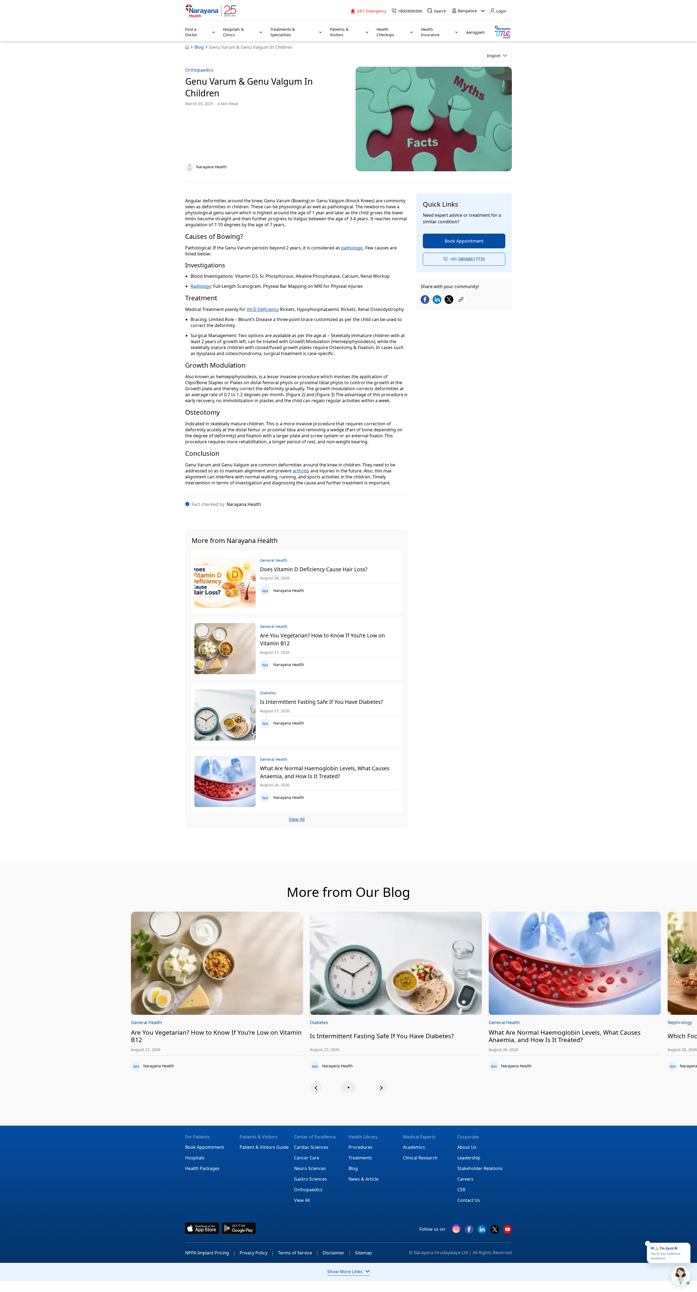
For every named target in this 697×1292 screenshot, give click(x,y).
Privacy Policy (257, 1253)
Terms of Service (298, 1253)
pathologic (352, 248)
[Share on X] (449, 300)
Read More (253, 964)
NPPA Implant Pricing (210, 1253)
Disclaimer (337, 1253)
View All (297, 819)
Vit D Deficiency (263, 309)
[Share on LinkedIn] (437, 300)
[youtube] (507, 1232)
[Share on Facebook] (425, 300)
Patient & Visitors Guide (264, 1147)
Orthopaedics (199, 70)
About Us (466, 1147)
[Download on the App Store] (202, 1228)
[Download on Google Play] (239, 1228)
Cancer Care (306, 1158)
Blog (199, 47)
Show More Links (345, 1272)
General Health (361, 1022)
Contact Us (468, 1200)
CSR (461, 1190)
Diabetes (176, 1022)
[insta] (456, 1229)
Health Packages (202, 1168)
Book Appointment (464, 241)
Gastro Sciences (310, 1179)
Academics (414, 1147)
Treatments (360, 1158)
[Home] (211, 11)
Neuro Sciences (310, 1168)
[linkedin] (482, 1232)
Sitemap (363, 1253)
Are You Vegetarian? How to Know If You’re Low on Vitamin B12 (322, 639)
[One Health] (502, 32)
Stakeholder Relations (480, 1168)
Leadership (468, 1158)
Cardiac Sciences (311, 1147)
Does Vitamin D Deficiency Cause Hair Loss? (313, 569)
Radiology (201, 286)
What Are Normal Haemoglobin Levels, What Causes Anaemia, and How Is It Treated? (324, 772)
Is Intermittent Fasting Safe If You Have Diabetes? (321, 701)
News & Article (363, 1179)
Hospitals (194, 1158)
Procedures (360, 1147)
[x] (494, 1232)
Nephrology (537, 1022)
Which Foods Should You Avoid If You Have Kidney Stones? (609, 1036)
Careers (465, 1179)
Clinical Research (420, 1158)
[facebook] (469, 1232)
